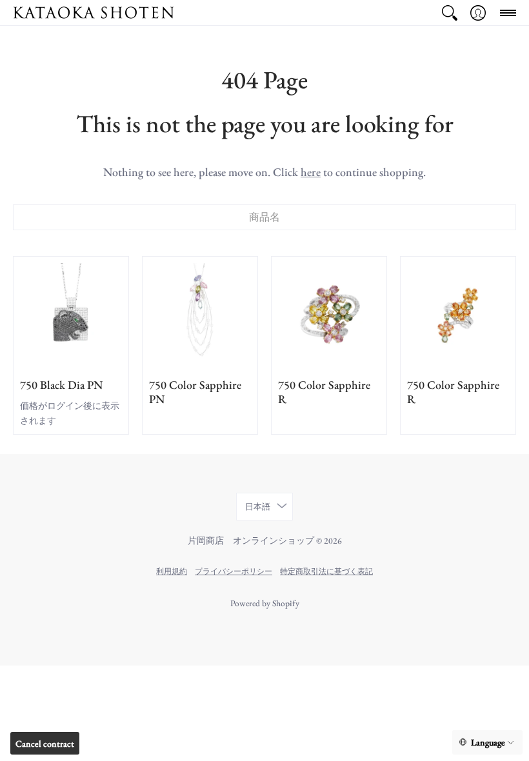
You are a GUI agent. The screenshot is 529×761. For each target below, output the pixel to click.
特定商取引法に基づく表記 (326, 571)
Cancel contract (44, 743)
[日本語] (487, 742)
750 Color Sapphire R (324, 392)
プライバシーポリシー (233, 571)
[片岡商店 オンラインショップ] (93, 12)
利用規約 (171, 571)
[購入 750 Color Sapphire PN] (200, 314)
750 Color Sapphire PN (195, 392)
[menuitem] (449, 12)
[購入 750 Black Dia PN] (71, 314)
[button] (449, 12)
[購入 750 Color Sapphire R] (329, 314)
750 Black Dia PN (61, 384)
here (311, 171)
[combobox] (264, 217)
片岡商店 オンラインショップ (251, 540)
